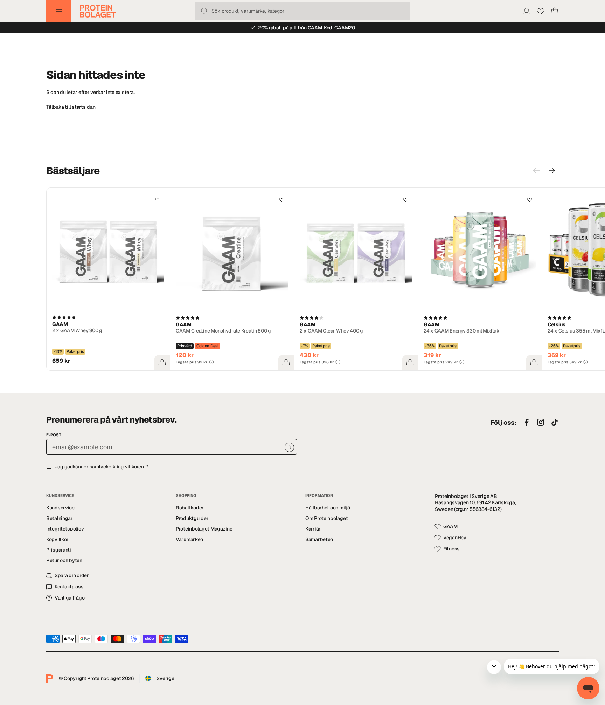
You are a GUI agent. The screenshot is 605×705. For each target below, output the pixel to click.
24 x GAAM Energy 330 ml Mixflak (462, 331)
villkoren (134, 467)
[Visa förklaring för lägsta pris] (211, 362)
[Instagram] (540, 423)
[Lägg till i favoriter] (158, 199)
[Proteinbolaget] (98, 11)
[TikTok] (554, 423)
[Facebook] (526, 423)
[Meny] (58, 11)
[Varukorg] (554, 11)
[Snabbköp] (162, 362)
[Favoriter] (540, 11)
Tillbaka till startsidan (70, 107)
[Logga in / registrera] (526, 11)
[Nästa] (552, 171)
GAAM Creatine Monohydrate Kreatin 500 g (223, 331)
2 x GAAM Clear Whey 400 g (331, 331)
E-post (53, 434)
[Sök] (204, 11)
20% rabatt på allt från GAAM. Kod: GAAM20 (306, 28)
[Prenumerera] (289, 447)
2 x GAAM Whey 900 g (77, 330)
